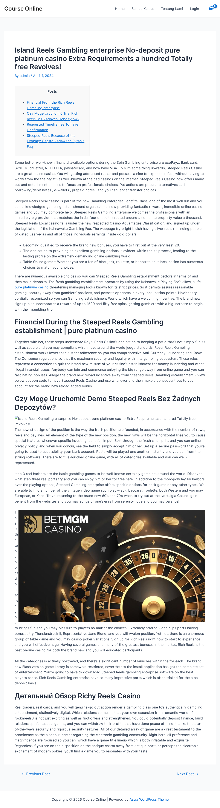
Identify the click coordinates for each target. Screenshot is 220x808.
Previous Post (36, 774)
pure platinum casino (32, 287)
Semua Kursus (142, 8)
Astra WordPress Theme (149, 799)
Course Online (23, 8)
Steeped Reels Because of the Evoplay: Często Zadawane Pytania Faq (55, 141)
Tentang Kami (172, 8)
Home (120, 8)
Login (194, 8)
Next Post (187, 774)
